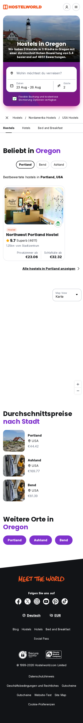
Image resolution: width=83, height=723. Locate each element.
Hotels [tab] (26, 128)
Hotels (38, 629)
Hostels (26, 629)
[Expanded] (7, 117)
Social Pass (41, 638)
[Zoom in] (78, 384)
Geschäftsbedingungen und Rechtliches (33, 685)
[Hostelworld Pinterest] (55, 601)
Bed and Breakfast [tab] (50, 128)
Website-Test (43, 695)
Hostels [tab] (8, 128)
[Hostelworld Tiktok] (65, 601)
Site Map (60, 695)
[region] (41, 341)
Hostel (11, 229)
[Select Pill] (67, 7)
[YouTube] (46, 601)
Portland (15, 540)
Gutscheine (69, 685)
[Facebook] (18, 601)
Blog (16, 629)
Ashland (40, 540)
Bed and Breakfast (58, 629)
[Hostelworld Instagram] (37, 601)
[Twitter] (28, 601)
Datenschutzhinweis (41, 676)
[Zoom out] (78, 390)
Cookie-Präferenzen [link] (41, 704)
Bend (64, 540)
